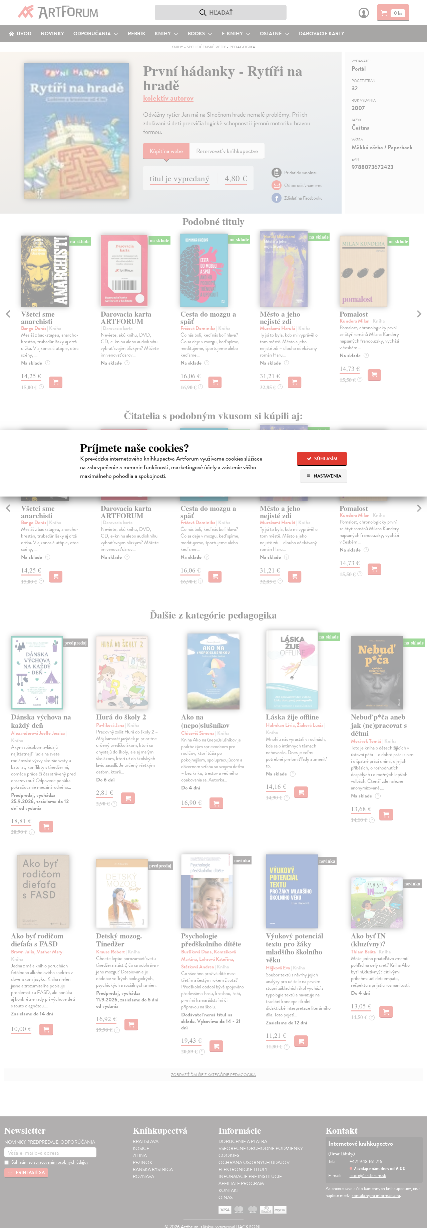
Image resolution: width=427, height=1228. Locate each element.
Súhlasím (325, 458)
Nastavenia (327, 476)
